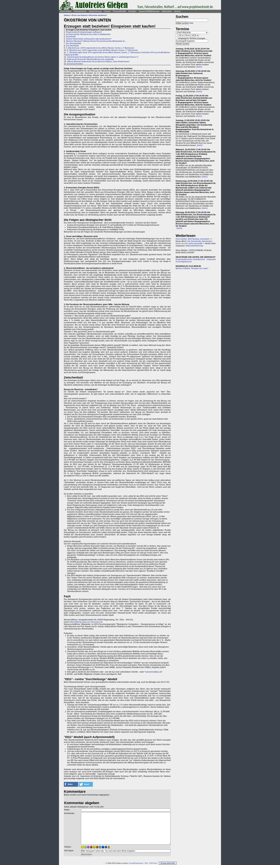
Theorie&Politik (119, 11)
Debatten (132, 11)
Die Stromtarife (72, 46)
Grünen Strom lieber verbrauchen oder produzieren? (88, 39)
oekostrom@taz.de (153, 672)
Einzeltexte (71, 36)
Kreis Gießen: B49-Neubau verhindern (193, 239)
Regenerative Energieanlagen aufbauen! (84, 32)
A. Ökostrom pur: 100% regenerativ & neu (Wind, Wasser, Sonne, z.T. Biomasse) (100, 48)
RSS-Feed (153, 863)
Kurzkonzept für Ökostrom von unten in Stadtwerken (88, 34)
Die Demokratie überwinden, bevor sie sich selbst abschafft (194, 242)
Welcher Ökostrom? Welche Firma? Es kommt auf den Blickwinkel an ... (96, 41)
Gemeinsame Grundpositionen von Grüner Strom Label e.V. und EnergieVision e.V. (103, 57)
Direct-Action (65, 11)
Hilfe (191, 23)
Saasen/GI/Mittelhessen (149, 11)
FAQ (146, 863)
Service (177, 11)
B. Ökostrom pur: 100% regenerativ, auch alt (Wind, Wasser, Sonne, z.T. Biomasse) (102, 50)
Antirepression (80, 11)
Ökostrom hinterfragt (98, 15)
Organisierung (95, 11)
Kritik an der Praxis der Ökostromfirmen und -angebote (90, 59)
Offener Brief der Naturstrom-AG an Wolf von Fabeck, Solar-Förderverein (98, 61)
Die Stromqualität (73, 43)
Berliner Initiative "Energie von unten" (192, 268)
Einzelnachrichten (75, 64)
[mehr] (199, 67)
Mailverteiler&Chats (194, 246)
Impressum (139, 863)
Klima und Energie (79, 15)
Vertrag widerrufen (167, 863)
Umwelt (107, 11)
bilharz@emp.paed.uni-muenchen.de (86, 622)
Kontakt (132, 863)
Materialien (167, 11)
